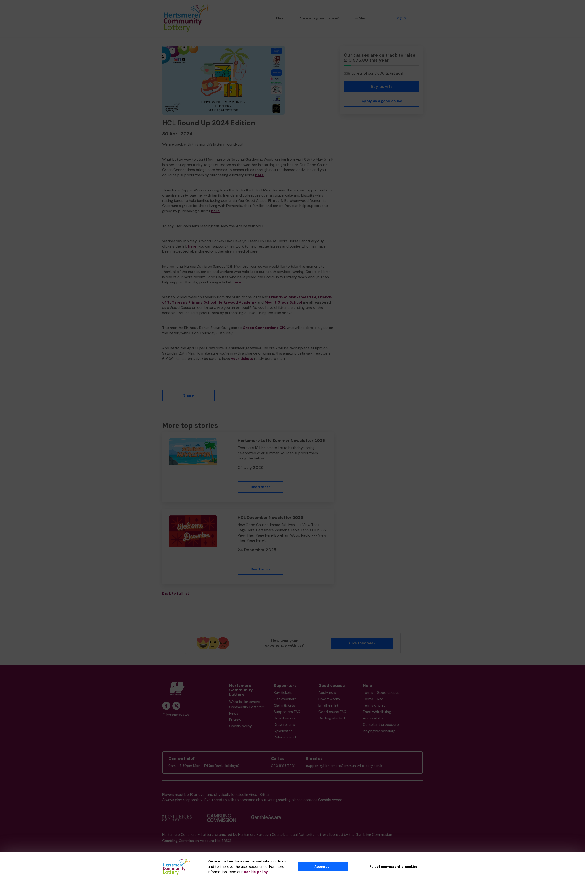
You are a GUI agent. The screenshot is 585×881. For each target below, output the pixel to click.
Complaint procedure (381, 724)
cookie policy (256, 871)
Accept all (322, 867)
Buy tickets (382, 86)
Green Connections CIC (264, 327)
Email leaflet (328, 705)
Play (279, 18)
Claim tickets (284, 705)
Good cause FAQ (332, 711)
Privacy (235, 719)
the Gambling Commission (370, 834)
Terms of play (374, 705)
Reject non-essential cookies (394, 867)
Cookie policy (240, 725)
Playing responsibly (379, 731)
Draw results (284, 724)
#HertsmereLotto (175, 715)
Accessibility (373, 718)
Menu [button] (364, 18)
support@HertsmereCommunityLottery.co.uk (344, 765)
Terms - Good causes (381, 692)
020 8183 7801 (283, 765)
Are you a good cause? (319, 18)
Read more (261, 486)
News (233, 713)
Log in (400, 17)
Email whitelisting (377, 711)
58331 (226, 840)
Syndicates (283, 731)
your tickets (242, 358)
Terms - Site (373, 699)
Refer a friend (285, 737)
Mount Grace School (283, 302)
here (259, 175)
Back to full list (175, 593)
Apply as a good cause (381, 101)
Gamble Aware (330, 799)
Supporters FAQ (287, 711)
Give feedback (362, 643)
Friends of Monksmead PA (292, 297)
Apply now (327, 692)
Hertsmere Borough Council (261, 834)
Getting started (331, 718)
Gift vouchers (285, 699)
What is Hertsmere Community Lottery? (246, 704)
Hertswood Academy (237, 302)
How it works (284, 718)
